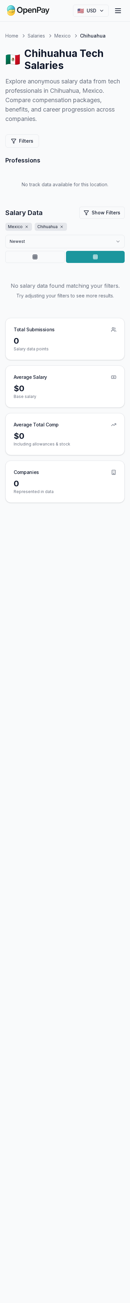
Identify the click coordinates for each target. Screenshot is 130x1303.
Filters (26, 141)
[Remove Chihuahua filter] (61, 226)
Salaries (36, 36)
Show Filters (106, 212)
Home (11, 36)
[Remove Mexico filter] (26, 226)
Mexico (62, 36)
